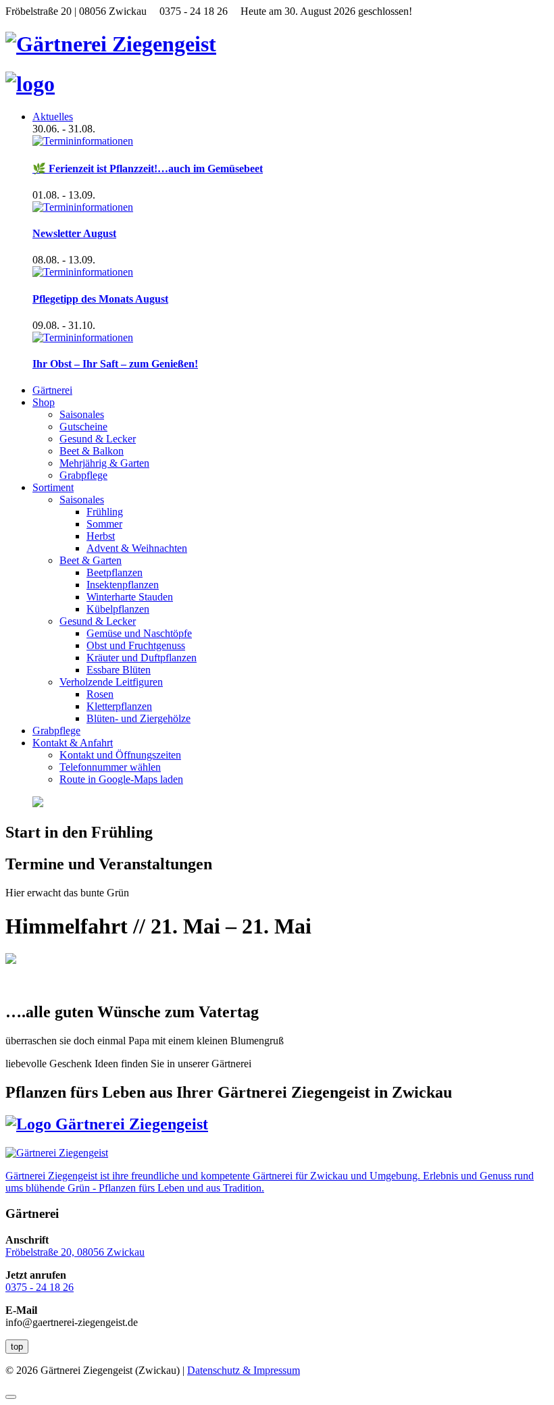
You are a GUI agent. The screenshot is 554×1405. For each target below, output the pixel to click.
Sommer (104, 524)
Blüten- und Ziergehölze (138, 718)
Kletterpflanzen (119, 706)
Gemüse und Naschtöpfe (139, 633)
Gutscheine (83, 426)
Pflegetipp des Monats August (100, 299)
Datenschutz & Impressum (243, 1370)
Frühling (104, 511)
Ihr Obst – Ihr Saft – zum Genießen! (115, 363)
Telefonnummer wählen (110, 767)
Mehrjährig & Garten (104, 463)
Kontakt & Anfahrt (72, 742)
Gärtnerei (52, 390)
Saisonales (81, 414)
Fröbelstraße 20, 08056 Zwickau (75, 1252)
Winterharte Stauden (129, 597)
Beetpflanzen (114, 572)
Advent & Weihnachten (136, 548)
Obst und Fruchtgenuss (135, 645)
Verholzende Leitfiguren (111, 682)
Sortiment (53, 487)
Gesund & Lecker (97, 438)
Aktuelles (52, 116)
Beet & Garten (90, 560)
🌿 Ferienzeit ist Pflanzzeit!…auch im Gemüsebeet (147, 168)
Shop (43, 402)
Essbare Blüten (118, 669)
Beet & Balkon (91, 451)
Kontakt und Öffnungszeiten (120, 755)
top (17, 1347)
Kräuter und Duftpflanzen (141, 657)
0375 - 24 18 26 (39, 1287)
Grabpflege (83, 475)
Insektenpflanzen (122, 584)
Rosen (100, 694)
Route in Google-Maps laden (121, 779)
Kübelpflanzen (117, 609)
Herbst (100, 536)
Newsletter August (74, 233)
